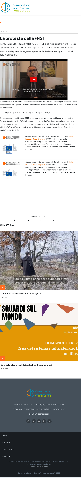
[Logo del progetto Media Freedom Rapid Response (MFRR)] (11, 136)
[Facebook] (2, 220)
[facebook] (34, 421)
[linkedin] (44, 421)
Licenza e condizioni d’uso (39, 467)
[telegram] (49, 421)
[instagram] (28, 421)
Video (6, 22)
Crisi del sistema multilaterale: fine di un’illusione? (26, 364)
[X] (15, 220)
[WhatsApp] (40, 220)
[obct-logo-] (39, 388)
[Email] (66, 220)
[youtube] (39, 421)
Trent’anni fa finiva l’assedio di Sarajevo (21, 293)
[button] (34, 79)
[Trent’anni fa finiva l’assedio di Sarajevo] (39, 232)
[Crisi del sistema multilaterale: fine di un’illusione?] (39, 304)
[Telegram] (53, 220)
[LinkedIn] (28, 220)
